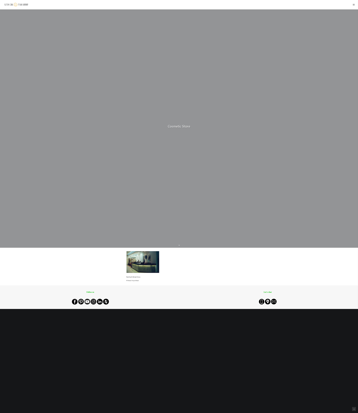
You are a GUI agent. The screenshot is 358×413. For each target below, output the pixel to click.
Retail (129, 280)
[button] (353, 4)
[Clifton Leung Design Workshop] (16, 4)
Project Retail (135, 280)
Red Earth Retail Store (133, 277)
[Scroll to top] (354, 409)
